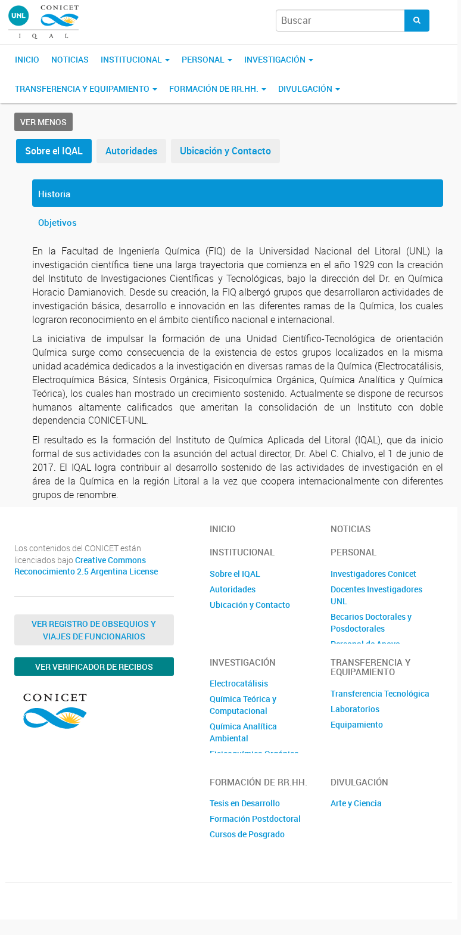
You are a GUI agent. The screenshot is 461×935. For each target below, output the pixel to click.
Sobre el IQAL (54, 150)
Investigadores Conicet (373, 573)
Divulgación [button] (306, 88)
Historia (54, 194)
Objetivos (57, 222)
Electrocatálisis (239, 683)
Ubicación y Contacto (225, 150)
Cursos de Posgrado (247, 834)
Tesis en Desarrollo (245, 803)
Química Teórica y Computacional (243, 704)
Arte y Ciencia (356, 803)
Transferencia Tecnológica (380, 693)
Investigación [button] (275, 59)
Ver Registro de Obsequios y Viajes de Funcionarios (94, 630)
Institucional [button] (132, 59)
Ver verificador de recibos (94, 666)
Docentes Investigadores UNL (376, 595)
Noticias (70, 59)
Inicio (27, 59)
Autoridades (131, 150)
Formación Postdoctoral (255, 818)
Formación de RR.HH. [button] (214, 88)
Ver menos (43, 122)
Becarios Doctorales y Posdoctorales (371, 622)
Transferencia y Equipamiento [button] (83, 88)
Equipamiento (357, 724)
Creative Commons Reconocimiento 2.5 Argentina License (86, 566)
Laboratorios (355, 709)
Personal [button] (204, 59)
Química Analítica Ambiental (243, 732)
